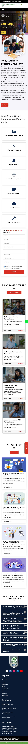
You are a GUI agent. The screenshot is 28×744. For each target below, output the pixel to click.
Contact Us (5, 684)
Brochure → (21, 330)
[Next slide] (25, 15)
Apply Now (5, 695)
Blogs (3, 682)
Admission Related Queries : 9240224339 (11, 1)
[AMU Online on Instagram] (14, 671)
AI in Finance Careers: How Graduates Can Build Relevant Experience (13, 542)
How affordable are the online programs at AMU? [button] (13, 645)
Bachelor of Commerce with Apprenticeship (9, 709)
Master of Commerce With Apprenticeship (9, 716)
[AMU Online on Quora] (6, 671)
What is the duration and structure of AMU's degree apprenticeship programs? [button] (12, 627)
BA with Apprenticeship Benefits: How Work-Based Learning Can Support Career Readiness (14, 509)
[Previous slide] (3, 15)
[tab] (14, 607)
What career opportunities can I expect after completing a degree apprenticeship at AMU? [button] (14, 613)
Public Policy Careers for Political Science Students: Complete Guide (13, 574)
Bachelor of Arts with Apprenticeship (7, 705)
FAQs (3, 686)
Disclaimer (4, 693)
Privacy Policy (5, 689)
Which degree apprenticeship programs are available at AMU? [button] (13, 607)
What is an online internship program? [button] (12, 650)
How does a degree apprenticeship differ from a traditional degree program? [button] (12, 620)
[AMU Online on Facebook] (10, 671)
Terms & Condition (6, 691)
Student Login (26, 448)
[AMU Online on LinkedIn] (17, 671)
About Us (4, 680)
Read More (7, 487)
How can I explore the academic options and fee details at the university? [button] (13, 639)
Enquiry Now (21, 743)
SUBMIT (14, 272)
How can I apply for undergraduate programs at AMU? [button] (14, 633)
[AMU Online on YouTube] (21, 671)
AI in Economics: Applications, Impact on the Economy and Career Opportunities (13, 475)
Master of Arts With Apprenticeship (7, 713)
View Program (7, 330)
